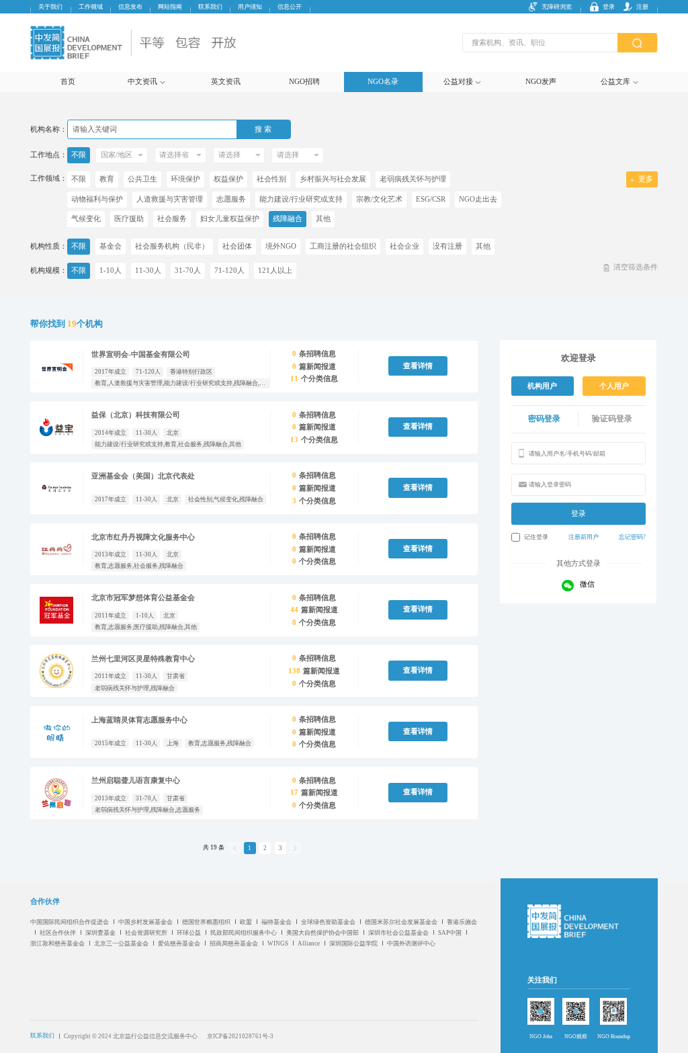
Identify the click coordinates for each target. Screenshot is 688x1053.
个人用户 (614, 386)
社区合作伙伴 (58, 932)
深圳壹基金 (100, 932)
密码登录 (544, 418)
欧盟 (246, 922)
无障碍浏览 (557, 6)
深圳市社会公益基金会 (398, 932)
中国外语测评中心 (411, 943)
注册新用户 (583, 537)
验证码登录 (612, 418)
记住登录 (536, 537)
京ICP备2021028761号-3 (240, 1036)
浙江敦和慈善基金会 (57, 943)
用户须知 (250, 6)
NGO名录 (383, 81)
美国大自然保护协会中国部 (322, 932)
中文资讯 (142, 81)
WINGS (277, 943)
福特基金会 (276, 922)
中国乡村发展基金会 (145, 922)
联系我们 (210, 6)
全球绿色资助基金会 (328, 922)
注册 (642, 6)
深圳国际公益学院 (353, 943)
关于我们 (50, 6)
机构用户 (542, 386)
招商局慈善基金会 (234, 943)
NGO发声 (540, 81)
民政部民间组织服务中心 (243, 932)
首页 (67, 81)
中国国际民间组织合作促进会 (69, 922)
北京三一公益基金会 (121, 943)
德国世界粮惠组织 (206, 922)
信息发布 (130, 6)
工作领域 (91, 6)
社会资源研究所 (146, 932)
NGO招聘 (304, 81)
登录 (609, 6)
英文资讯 (226, 81)
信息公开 (289, 6)
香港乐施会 (462, 922)
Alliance (309, 943)
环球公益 (189, 932)
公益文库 (615, 81)
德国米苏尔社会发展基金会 (401, 922)
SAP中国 (450, 932)
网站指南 (170, 6)
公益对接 (458, 81)
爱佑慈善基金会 (179, 943)
